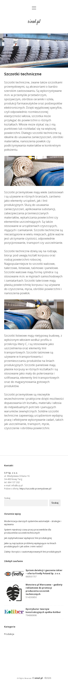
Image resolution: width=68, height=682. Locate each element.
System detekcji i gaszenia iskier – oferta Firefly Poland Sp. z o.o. (44, 572)
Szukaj (7, 498)
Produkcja (9, 634)
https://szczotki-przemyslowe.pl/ (35, 488)
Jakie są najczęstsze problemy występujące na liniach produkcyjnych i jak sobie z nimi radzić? (30, 545)
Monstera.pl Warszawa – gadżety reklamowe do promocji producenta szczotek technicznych (44, 589)
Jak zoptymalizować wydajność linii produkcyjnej (28, 538)
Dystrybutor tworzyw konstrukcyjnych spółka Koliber (43, 611)
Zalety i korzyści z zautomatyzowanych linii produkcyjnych (32, 551)
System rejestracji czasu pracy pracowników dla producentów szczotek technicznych (27, 531)
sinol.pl (34, 21)
